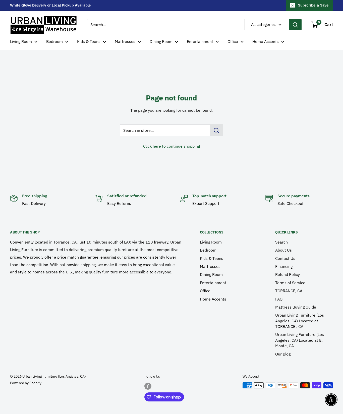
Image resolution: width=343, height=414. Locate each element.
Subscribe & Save (313, 5)
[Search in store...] (216, 130)
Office (232, 41)
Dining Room (161, 41)
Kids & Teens (88, 41)
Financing (284, 266)
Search (281, 242)
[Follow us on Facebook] (147, 385)
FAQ (278, 299)
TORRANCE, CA (288, 290)
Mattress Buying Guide (295, 307)
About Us (283, 250)
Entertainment (200, 41)
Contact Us (285, 258)
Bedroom (54, 41)
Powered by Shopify (25, 383)
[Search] (295, 24)
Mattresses (125, 41)
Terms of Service (290, 282)
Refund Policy (287, 274)
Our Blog (283, 354)
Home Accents (265, 41)
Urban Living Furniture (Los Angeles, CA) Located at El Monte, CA (299, 340)
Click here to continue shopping (171, 146)
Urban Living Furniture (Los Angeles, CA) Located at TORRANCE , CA (299, 321)
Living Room (21, 41)
